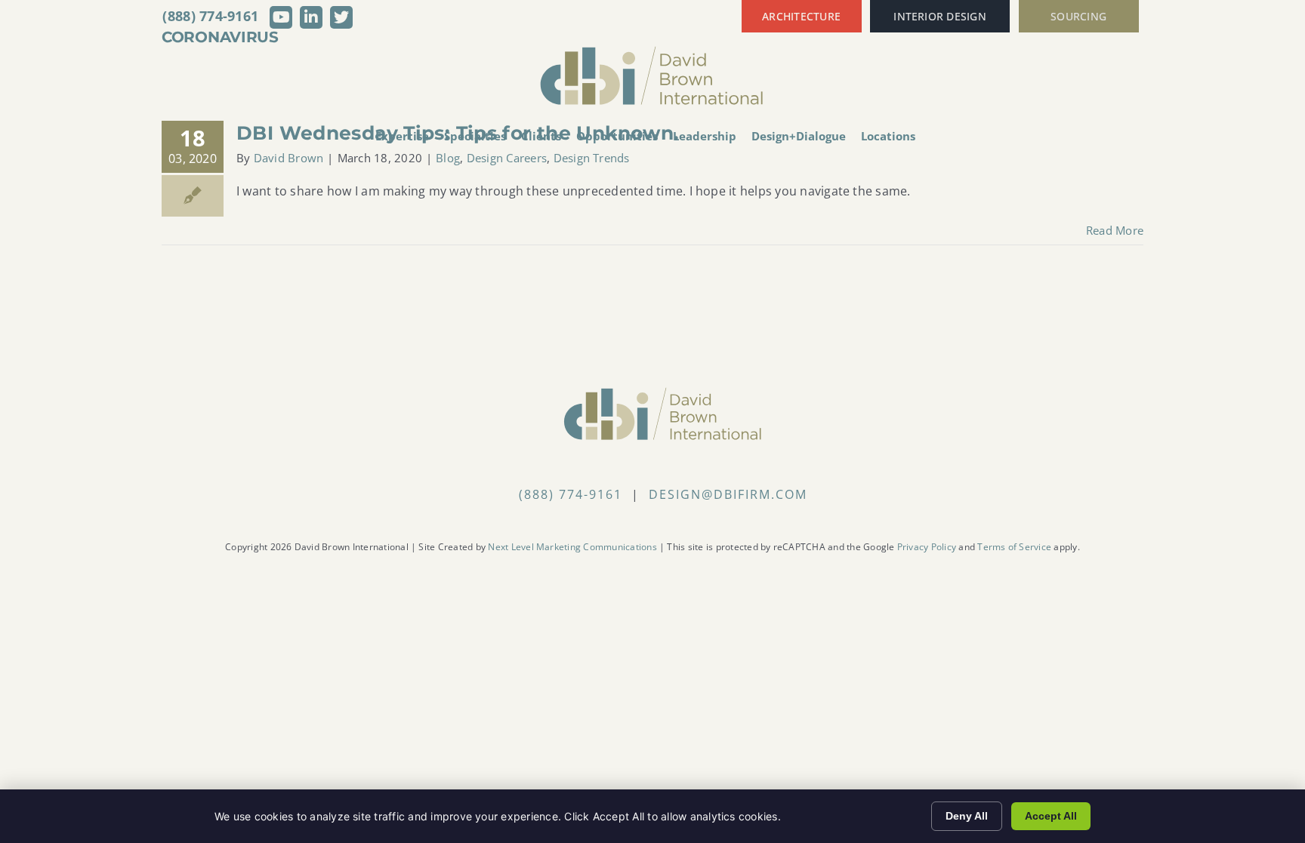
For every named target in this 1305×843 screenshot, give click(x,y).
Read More (1114, 230)
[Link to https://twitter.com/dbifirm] (341, 17)
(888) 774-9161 (210, 16)
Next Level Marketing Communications (572, 546)
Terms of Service (1014, 546)
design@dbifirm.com (728, 494)
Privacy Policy (926, 546)
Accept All (1051, 816)
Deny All (967, 816)
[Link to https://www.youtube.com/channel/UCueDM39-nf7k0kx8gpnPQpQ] (281, 17)
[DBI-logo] (652, 51)
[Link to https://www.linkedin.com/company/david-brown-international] (311, 17)
